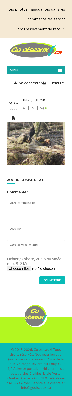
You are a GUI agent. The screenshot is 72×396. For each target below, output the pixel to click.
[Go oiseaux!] (36, 50)
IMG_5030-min (34, 100)
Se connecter (30, 83)
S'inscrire (56, 83)
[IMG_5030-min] (13, 118)
